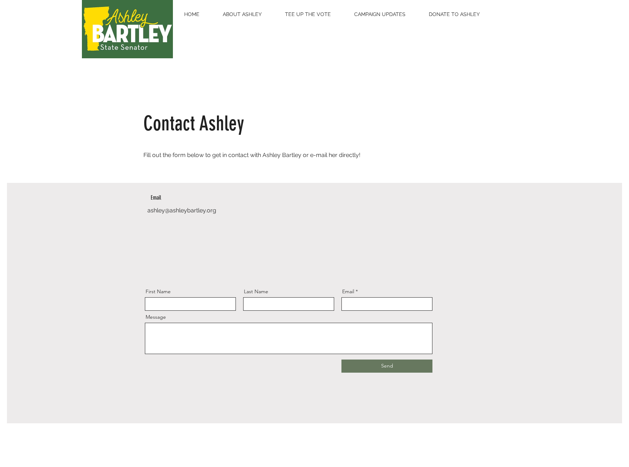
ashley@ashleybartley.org (181, 210)
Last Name (256, 291)
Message (156, 316)
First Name (158, 291)
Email (348, 291)
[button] (242, 14)
